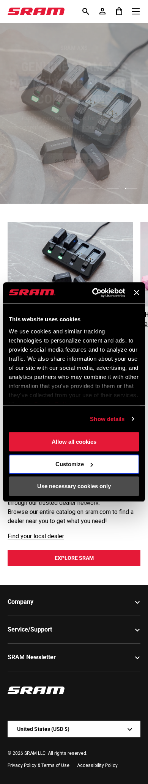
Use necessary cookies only (74, 486)
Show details (107, 419)
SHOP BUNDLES (74, 159)
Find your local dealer (36, 536)
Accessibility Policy (97, 765)
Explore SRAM (74, 558)
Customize (69, 464)
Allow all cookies (74, 441)
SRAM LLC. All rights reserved (55, 753)
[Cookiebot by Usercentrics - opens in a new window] (94, 293)
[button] (119, 11)
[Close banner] (136, 292)
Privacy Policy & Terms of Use (38, 765)
